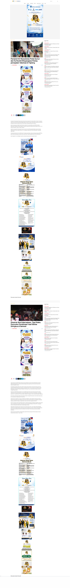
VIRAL (45, 3)
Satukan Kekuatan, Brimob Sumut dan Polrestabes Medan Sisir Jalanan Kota (51, 75)
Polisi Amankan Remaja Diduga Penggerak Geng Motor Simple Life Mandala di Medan (52, 86)
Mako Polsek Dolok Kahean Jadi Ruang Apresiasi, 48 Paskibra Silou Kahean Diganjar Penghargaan (51, 63)
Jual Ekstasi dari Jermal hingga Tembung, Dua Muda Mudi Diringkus (51, 51)
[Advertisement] (35, 582)
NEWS (25, 3)
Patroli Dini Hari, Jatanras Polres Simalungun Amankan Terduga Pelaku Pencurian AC (52, 59)
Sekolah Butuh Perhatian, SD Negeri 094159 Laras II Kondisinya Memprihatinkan (51, 82)
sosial (35, 3)
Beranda (12, 303)
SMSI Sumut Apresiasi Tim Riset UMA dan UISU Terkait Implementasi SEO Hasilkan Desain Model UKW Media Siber (52, 67)
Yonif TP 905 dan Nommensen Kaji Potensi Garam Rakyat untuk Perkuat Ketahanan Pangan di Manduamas (52, 78)
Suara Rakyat (39, 3)
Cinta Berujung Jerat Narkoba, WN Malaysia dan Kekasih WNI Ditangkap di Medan (52, 44)
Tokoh (43, 3)
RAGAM (28, 3)
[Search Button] (57, 1)
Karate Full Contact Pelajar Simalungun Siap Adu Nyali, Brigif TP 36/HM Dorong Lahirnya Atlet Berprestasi (52, 71)
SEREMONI (31, 3)
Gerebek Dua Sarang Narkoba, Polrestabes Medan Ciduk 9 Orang (52, 48)
